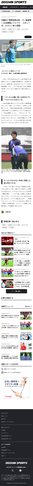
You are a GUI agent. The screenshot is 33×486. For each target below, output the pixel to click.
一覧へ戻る (17, 291)
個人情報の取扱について (7, 436)
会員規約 (3, 430)
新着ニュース (4, 416)
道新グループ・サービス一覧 (8, 453)
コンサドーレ (23, 7)
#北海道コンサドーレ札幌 (14, 29)
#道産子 (4, 29)
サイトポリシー (4, 433)
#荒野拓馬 (4, 31)
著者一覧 (3, 419)
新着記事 (5, 7)
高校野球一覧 (26, 11)
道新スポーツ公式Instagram (12, 372)
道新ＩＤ (3, 455)
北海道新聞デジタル (5, 450)
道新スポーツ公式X (10, 369)
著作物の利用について (6, 438)
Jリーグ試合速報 (16, 11)
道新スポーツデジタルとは (7, 421)
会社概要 (3, 447)
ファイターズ (13, 7)
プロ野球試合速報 (5, 11)
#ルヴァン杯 (25, 29)
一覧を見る (27, 306)
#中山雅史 (11, 31)
